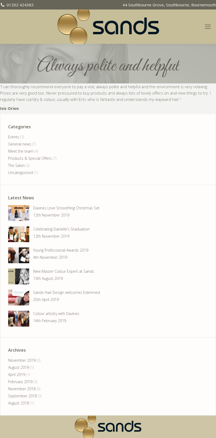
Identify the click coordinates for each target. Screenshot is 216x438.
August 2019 (18, 367)
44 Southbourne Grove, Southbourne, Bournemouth (169, 4)
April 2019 (16, 374)
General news (19, 144)
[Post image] (18, 213)
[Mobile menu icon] (210, 26)
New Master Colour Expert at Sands (63, 271)
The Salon (16, 165)
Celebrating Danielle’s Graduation (61, 229)
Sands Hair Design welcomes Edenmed (66, 292)
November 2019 (22, 360)
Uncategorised (20, 172)
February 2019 (20, 381)
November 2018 (22, 388)
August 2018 (18, 403)
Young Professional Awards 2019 (60, 250)
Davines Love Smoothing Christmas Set (66, 207)
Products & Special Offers (30, 158)
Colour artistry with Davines (56, 313)
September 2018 (22, 395)
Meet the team (20, 151)
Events (13, 136)
